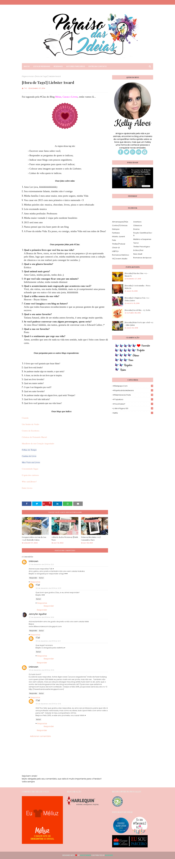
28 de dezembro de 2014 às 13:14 (41, 670)
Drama (136, 229)
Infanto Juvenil (118, 236)
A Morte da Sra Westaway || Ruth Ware (65, 538)
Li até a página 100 (133, 408)
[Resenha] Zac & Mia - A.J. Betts (137, 310)
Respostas (35, 582)
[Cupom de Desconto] (42, 843)
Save (47, 505)
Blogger (109, 855)
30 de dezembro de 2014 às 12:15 (48, 704)
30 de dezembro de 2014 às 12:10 (48, 588)
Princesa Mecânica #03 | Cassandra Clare (90, 538)
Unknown (33, 561)
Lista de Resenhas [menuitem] (41, 66)
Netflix (132, 413)
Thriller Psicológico (141, 246)
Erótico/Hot (138, 250)
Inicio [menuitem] (27, 66)
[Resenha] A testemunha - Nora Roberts (137, 286)
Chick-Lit (116, 247)
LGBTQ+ (115, 251)
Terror (136, 243)
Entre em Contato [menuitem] (97, 66)
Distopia (115, 229)
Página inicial (27, 76)
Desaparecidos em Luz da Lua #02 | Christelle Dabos (34, 538)
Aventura (137, 221)
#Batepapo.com (133, 386)
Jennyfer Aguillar (38, 614)
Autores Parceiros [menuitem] (75, 66)
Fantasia (116, 233)
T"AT (25, 88)
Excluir (41, 578)
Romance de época (142, 257)
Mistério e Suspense (142, 239)
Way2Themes (85, 855)
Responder (33, 578)
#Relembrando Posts (133, 395)
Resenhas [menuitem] (58, 66)
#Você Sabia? (132, 404)
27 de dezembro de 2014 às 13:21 (41, 564)
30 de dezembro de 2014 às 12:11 (48, 641)
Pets (114, 240)
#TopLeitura (132, 399)
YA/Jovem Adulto (119, 258)
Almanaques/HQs (120, 221)
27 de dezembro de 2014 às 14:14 (41, 617)
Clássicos (137, 225)
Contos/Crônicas (119, 225)
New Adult (137, 254)
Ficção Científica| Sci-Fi (142, 234)
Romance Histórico (120, 255)
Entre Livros (27, 488)
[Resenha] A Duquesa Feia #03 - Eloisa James (137, 299)
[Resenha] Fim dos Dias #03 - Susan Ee (136, 274)
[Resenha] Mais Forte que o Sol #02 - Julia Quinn (139, 323)
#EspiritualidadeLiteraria (133, 390)
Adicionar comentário (40, 736)
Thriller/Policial (118, 244)
